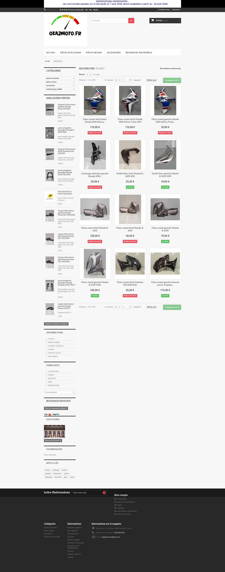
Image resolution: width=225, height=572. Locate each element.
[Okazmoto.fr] (65, 30)
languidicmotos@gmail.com (110, 537)
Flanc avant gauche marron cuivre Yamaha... (165, 283)
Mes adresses (119, 508)
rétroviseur (57, 473)
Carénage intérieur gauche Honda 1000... (95, 174)
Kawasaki (48, 477)
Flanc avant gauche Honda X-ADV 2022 (94, 283)
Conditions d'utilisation (55, 346)
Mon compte (121, 495)
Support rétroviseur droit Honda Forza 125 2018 (66, 151)
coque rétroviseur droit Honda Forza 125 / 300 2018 (66, 236)
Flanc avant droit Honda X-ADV (95, 229)
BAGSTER (52, 378)
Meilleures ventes (58, 98)
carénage (55, 470)
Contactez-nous (164, 9)
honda (47, 470)
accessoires (114, 52)
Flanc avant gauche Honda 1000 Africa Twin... (165, 120)
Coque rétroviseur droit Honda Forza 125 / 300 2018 (66, 259)
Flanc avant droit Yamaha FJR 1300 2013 (130, 283)
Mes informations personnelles (125, 511)
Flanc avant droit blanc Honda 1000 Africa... (95, 120)
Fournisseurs (54, 449)
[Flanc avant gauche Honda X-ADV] (165, 209)
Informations (54, 332)
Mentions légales (54, 342)
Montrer (82, 74)
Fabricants (52, 365)
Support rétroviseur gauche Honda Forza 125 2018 (66, 107)
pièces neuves (94, 52)
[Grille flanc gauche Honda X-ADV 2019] (165, 155)
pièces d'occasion (70, 52)
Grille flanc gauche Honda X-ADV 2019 (165, 174)
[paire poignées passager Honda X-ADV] (50, 175)
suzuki (66, 473)
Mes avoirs (118, 505)
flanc (65, 477)
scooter (64, 470)
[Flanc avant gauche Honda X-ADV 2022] (95, 263)
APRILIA (51, 375)
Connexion (176, 9)
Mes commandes (120, 499)
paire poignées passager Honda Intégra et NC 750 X (66, 283)
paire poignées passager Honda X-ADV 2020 (66, 130)
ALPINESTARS (53, 371)
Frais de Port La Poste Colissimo (65, 193)
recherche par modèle (139, 52)
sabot (72, 477)
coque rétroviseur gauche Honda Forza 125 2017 (66, 306)
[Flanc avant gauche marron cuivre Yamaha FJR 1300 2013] (165, 263)
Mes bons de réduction (122, 514)
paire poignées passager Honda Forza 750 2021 (65, 172)
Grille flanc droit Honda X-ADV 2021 (130, 174)
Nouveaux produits (58, 401)
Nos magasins (53, 356)
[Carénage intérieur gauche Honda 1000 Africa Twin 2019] (95, 155)
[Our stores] (60, 431)
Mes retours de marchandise (124, 502)
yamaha (48, 473)
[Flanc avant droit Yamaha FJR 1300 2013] (130, 263)
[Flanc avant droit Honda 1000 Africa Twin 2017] (130, 100)
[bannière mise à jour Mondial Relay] (112, 4)
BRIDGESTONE (53, 385)
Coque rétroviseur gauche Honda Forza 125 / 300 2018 (66, 213)
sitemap (70, 557)
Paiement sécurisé (54, 353)
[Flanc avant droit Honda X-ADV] (95, 209)
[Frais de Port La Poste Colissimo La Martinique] (50, 196)
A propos (51, 349)
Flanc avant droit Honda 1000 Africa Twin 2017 (130, 120)
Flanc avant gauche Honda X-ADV (165, 229)
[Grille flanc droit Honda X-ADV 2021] (130, 155)
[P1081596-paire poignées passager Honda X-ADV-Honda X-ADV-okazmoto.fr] (50, 133)
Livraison (51, 339)
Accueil (50, 52)
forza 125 (58, 477)
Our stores (52, 419)
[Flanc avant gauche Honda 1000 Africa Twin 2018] (165, 100)
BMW (50, 382)
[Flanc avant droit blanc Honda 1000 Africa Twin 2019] (95, 100)
